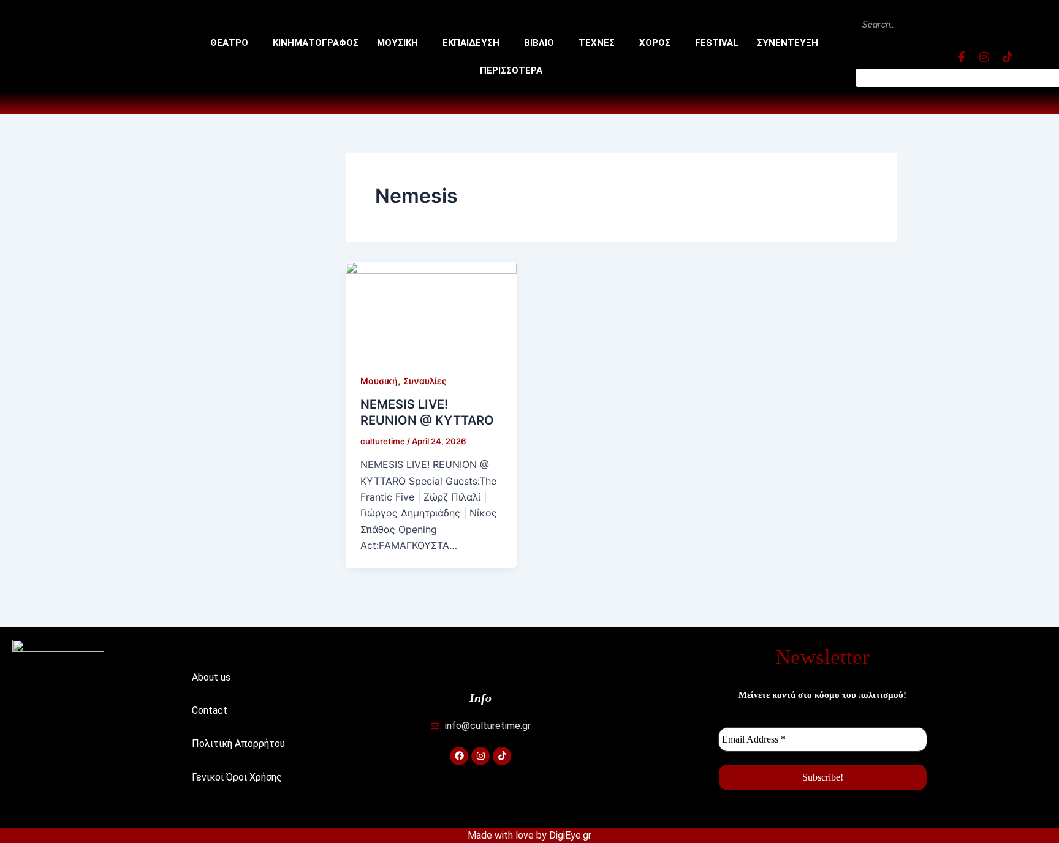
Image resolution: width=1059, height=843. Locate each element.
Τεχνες (597, 42)
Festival (716, 42)
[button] (232, 43)
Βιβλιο (539, 42)
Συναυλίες (425, 381)
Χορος (654, 42)
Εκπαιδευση (470, 42)
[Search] (878, 51)
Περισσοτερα (511, 70)
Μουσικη (397, 42)
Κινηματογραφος (316, 42)
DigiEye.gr (570, 835)
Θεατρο (229, 42)
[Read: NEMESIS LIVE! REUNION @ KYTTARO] (431, 309)
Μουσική (379, 381)
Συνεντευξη (787, 42)
